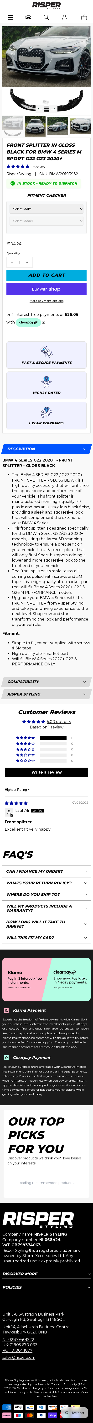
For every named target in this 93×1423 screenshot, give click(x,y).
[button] (84, 17)
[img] (16, 803)
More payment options (46, 301)
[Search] (46, 17)
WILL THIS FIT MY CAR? (30, 937)
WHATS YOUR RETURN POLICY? (38, 883)
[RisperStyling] (46, 6)
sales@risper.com (18, 1357)
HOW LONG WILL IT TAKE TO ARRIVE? (35, 924)
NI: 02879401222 (18, 1339)
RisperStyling (18, 174)
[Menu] (10, 17)
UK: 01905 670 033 (19, 1345)
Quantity (13, 253)
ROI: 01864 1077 (17, 1350)
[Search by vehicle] (28, 17)
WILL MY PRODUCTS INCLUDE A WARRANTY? (39, 908)
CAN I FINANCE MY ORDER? (34, 871)
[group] (12, 126)
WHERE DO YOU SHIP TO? (33, 894)
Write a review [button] (46, 772)
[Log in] (64, 17)
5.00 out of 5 (59, 721)
